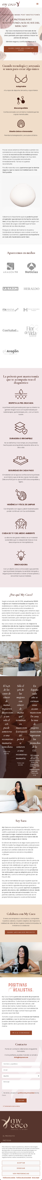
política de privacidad (26, 1093)
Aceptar (21, 1163)
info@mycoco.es (21, 1057)
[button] (37, 3)
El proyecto (9, 1136)
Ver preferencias (21, 1174)
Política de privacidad (23, 1177)
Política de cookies (9, 1177)
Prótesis (7, 1140)
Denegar (21, 1168)
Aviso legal (35, 1177)
